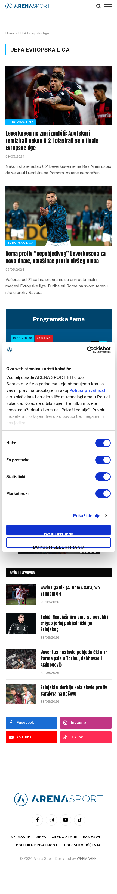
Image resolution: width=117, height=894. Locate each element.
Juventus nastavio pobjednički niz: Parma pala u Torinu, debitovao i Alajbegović (74, 658)
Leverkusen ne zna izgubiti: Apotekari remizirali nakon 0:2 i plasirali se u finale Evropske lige (51, 140)
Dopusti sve (58, 533)
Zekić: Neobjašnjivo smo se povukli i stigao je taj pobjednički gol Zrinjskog (74, 623)
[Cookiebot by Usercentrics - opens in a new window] (87, 349)
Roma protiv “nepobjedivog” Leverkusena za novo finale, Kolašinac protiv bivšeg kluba (55, 257)
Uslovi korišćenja (82, 845)
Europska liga (20, 122)
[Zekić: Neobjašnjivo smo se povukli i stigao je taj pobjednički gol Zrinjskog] (21, 623)
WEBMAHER (87, 859)
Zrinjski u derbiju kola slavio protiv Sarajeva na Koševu (74, 690)
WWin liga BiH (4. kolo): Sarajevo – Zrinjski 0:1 (72, 590)
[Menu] (108, 6)
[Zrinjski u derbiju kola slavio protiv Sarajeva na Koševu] (21, 694)
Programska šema (59, 319)
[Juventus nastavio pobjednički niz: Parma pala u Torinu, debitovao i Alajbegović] (21, 659)
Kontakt (92, 837)
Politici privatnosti (88, 390)
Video (41, 837)
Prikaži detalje (86, 515)
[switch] (103, 460)
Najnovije (20, 837)
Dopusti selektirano (58, 546)
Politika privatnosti (37, 845)
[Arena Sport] (27, 6)
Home (10, 33)
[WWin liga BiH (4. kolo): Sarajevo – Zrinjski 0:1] (21, 594)
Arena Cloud (64, 837)
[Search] (98, 6)
